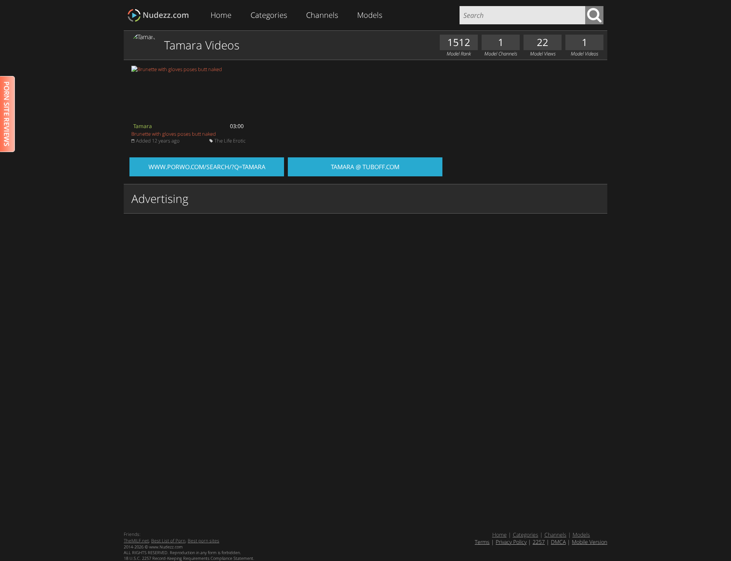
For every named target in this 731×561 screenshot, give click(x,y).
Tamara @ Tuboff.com (365, 167)
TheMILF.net (136, 540)
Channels (322, 15)
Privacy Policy (511, 541)
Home (221, 15)
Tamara (142, 126)
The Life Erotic (230, 140)
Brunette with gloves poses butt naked (173, 133)
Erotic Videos (160, 15)
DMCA (558, 541)
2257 (539, 541)
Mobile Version (589, 541)
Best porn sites (203, 540)
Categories (269, 15)
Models (369, 15)
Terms (482, 541)
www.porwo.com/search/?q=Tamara (206, 167)
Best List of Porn (168, 540)
